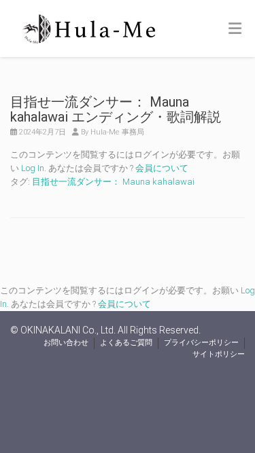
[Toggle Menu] (235, 29)
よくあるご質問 (126, 342)
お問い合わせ (66, 342)
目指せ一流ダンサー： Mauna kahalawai (113, 182)
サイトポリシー (218, 354)
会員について (161, 168)
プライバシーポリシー (201, 342)
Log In (32, 168)
